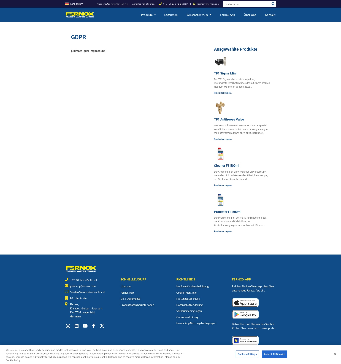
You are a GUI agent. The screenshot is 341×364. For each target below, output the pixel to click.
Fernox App (227, 14)
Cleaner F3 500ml (226, 165)
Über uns (250, 14)
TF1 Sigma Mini (225, 73)
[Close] (335, 354)
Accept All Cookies (274, 354)
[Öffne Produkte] (154, 15)
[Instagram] (68, 326)
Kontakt (270, 14)
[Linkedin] (76, 326)
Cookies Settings (247, 354)
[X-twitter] (102, 326)
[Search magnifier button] (273, 4)
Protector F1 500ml (227, 212)
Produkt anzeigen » (223, 93)
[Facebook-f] (93, 326)
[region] (170, 354)
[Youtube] (85, 326)
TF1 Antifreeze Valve (229, 119)
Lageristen (171, 14)
